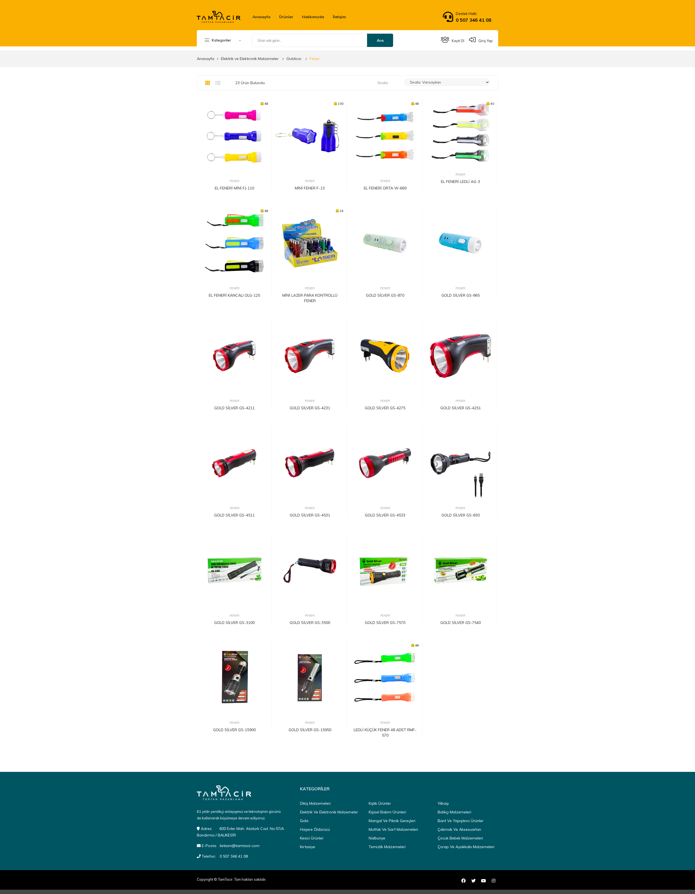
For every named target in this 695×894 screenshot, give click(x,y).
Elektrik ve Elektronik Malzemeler (250, 58)
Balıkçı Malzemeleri (454, 812)
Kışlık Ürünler (380, 803)
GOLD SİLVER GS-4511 (234, 515)
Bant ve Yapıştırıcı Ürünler (461, 820)
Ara (380, 40)
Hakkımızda (313, 16)
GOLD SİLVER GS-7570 (385, 622)
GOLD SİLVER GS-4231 (310, 407)
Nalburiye (377, 838)
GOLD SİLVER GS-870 (385, 295)
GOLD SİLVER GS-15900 (234, 729)
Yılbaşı (443, 803)
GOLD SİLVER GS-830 (460, 515)
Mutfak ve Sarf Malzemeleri (393, 829)
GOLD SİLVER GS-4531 (310, 515)
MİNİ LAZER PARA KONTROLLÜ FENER (309, 298)
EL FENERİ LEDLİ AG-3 (460, 181)
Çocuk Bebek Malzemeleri (460, 838)
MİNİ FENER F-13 (310, 188)
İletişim (339, 16)
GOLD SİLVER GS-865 (460, 295)
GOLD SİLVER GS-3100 (234, 622)
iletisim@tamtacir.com (240, 845)
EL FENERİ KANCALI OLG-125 (234, 295)
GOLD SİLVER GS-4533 (385, 515)
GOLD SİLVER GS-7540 (460, 622)
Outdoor (294, 58)
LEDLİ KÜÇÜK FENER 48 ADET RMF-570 (385, 732)
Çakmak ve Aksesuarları (459, 829)
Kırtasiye (307, 846)
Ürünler (286, 16)
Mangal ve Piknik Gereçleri (392, 820)
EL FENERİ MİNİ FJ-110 (234, 188)
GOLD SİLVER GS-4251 (460, 407)
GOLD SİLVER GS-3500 (310, 622)
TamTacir (225, 879)
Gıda (304, 820)
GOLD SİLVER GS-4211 (234, 407)
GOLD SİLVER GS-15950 (310, 729)
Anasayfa (261, 16)
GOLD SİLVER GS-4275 (385, 407)
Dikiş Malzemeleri (315, 803)
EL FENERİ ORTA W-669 (385, 188)
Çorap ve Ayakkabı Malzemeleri (466, 846)
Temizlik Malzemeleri (387, 846)
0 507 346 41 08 (473, 20)
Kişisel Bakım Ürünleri (387, 812)
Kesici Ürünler (312, 838)
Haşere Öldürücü (315, 829)
